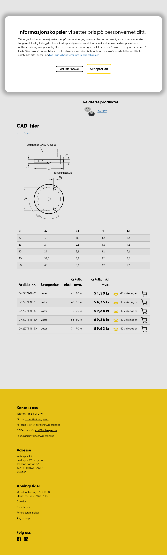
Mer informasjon (70, 69)
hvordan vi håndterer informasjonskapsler (74, 55)
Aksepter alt (99, 69)
